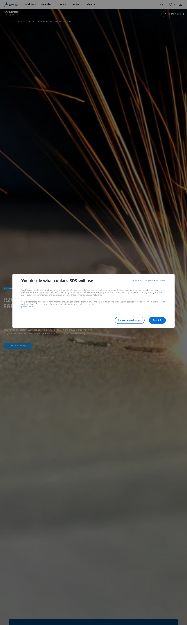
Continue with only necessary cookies (148, 281)
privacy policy (27, 307)
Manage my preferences (129, 320)
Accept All (157, 320)
